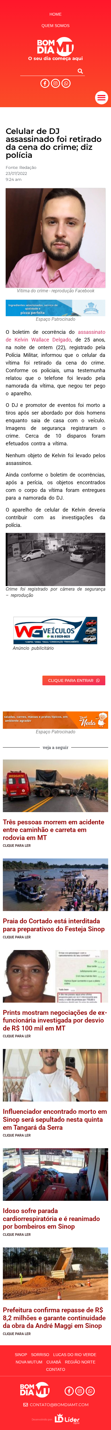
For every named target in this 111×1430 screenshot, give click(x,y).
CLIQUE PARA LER (17, 846)
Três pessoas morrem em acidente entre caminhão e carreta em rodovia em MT (53, 830)
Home (55, 14)
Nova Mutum (29, 1362)
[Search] (80, 71)
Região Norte (80, 1362)
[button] (101, 97)
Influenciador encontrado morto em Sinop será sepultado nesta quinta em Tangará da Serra (55, 1119)
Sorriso (40, 1354)
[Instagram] (55, 83)
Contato (55, 1369)
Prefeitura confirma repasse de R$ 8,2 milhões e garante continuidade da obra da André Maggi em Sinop (54, 1318)
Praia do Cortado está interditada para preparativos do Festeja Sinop (54, 925)
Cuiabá (53, 1362)
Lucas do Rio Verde (74, 1354)
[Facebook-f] (45, 83)
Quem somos (55, 25)
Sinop (21, 1354)
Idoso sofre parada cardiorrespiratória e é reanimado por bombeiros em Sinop (51, 1218)
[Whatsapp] (66, 83)
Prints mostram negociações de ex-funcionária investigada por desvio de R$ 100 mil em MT (55, 1020)
